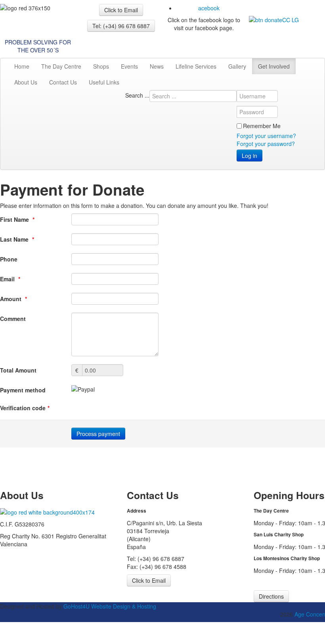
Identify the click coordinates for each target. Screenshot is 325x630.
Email (10, 279)
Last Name (17, 239)
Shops (101, 66)
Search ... (137, 95)
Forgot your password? (266, 144)
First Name (17, 219)
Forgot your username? (266, 136)
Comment (13, 319)
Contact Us (63, 82)
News (157, 66)
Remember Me (262, 126)
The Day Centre (61, 66)
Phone (8, 259)
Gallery (237, 66)
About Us (25, 82)
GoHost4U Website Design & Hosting (109, 606)
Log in (249, 155)
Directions (271, 596)
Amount (13, 299)
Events (129, 66)
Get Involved (274, 66)
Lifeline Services (196, 66)
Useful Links (104, 82)
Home (21, 66)
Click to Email (121, 10)
